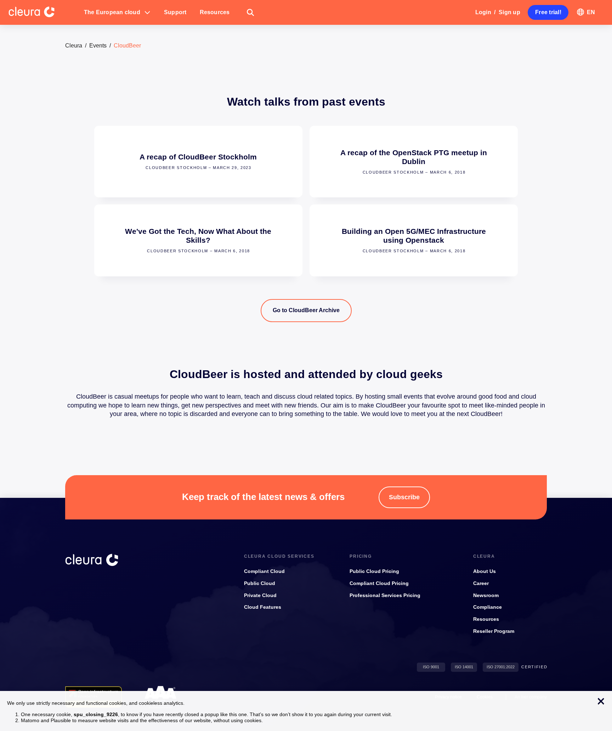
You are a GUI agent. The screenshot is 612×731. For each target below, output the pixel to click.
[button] (117, 12)
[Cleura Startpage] (42, 12)
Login (483, 12)
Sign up (509, 12)
